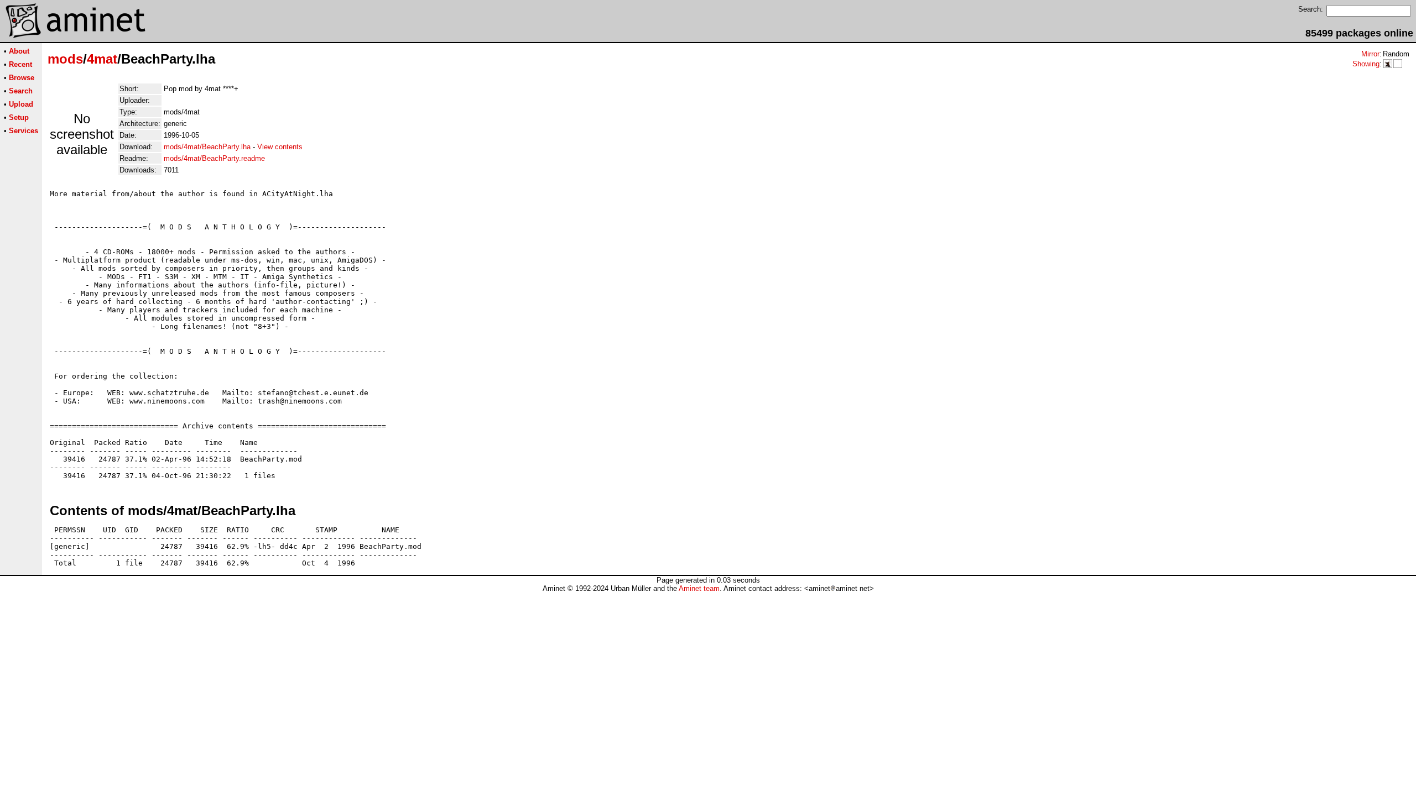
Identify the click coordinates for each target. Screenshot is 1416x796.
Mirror (1370, 54)
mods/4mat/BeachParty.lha (207, 147)
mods (65, 58)
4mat (102, 58)
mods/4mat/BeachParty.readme (214, 158)
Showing (1365, 64)
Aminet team (699, 588)
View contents (280, 147)
